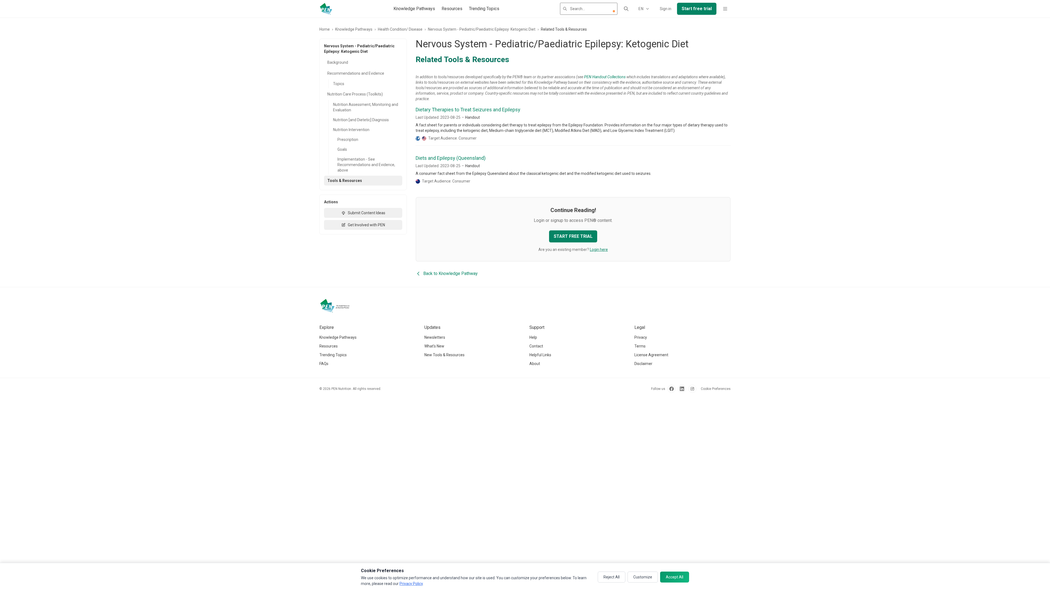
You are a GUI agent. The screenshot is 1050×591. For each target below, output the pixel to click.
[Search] (626, 8)
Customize (642, 577)
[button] (614, 11)
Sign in (665, 9)
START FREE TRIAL (573, 236)
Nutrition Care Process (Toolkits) (355, 94)
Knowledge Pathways (414, 8)
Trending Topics (484, 8)
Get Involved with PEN (366, 225)
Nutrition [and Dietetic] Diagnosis (361, 120)
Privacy (640, 337)
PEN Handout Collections (605, 77)
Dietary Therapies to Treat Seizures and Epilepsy (468, 109)
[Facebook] (671, 389)
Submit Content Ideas (366, 213)
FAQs (323, 363)
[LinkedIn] (682, 389)
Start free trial (697, 8)
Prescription (347, 139)
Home (324, 29)
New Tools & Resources (444, 355)
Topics (338, 84)
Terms (640, 346)
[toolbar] (614, 11)
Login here (599, 249)
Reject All (611, 577)
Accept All (674, 577)
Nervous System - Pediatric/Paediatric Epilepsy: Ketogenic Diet (481, 29)
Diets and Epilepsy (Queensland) (451, 158)
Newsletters (434, 337)
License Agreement (651, 355)
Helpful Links (540, 355)
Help (533, 337)
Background (337, 62)
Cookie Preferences (716, 389)
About (534, 363)
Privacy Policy (411, 583)
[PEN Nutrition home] (325, 8)
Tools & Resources (344, 180)
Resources (452, 8)
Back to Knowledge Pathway (450, 273)
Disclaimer (643, 363)
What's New (434, 346)
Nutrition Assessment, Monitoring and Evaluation (365, 107)
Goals (342, 149)
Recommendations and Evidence (355, 73)
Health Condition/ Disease (400, 29)
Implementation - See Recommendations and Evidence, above (366, 164)
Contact (536, 346)
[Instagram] (692, 389)
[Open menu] (725, 8)
